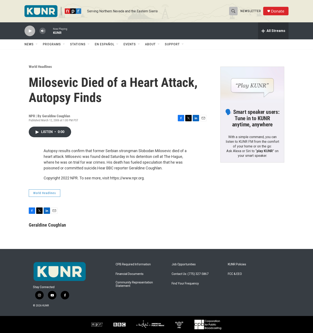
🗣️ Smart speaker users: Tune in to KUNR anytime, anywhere (252, 118)
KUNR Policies (237, 264)
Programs (52, 44)
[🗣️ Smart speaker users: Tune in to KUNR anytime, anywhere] (252, 85)
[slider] (49, 31)
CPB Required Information (133, 264)
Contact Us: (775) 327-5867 (190, 274)
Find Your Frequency (185, 283)
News (29, 44)
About (150, 44)
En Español (104, 44)
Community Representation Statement (134, 284)
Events (129, 44)
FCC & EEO (235, 274)
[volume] (42, 31)
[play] (29, 31)
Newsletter (250, 11)
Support (172, 44)
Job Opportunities (184, 264)
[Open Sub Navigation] (37, 44)
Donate (277, 11)
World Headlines (40, 66)
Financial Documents (130, 274)
